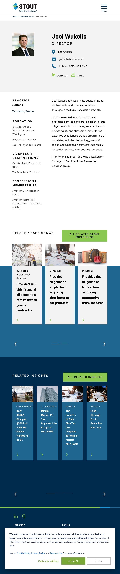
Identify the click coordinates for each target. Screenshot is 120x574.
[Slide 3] (69, 494)
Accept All (73, 561)
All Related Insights (85, 377)
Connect (62, 75)
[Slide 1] (56, 344)
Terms (66, 525)
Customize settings (48, 561)
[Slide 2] (64, 344)
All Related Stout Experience (85, 236)
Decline (98, 561)
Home (15, 17)
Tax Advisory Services (23, 111)
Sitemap (19, 525)
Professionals (26, 17)
